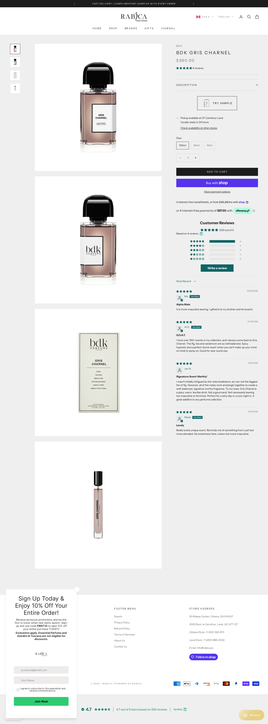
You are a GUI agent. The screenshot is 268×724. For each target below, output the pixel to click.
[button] (184, 68)
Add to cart (217, 171)
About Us (119, 640)
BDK (179, 45)
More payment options (217, 191)
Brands (131, 28)
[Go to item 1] (15, 49)
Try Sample (222, 103)
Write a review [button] (217, 268)
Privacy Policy (122, 622)
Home (97, 28)
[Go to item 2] (15, 62)
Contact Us (120, 646)
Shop (113, 28)
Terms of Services (124, 634)
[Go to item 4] (15, 88)
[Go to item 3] (15, 75)
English (224, 17)
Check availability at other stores (198, 128)
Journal (168, 28)
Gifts (149, 28)
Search (118, 616)
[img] (184, 291)
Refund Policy (122, 628)
